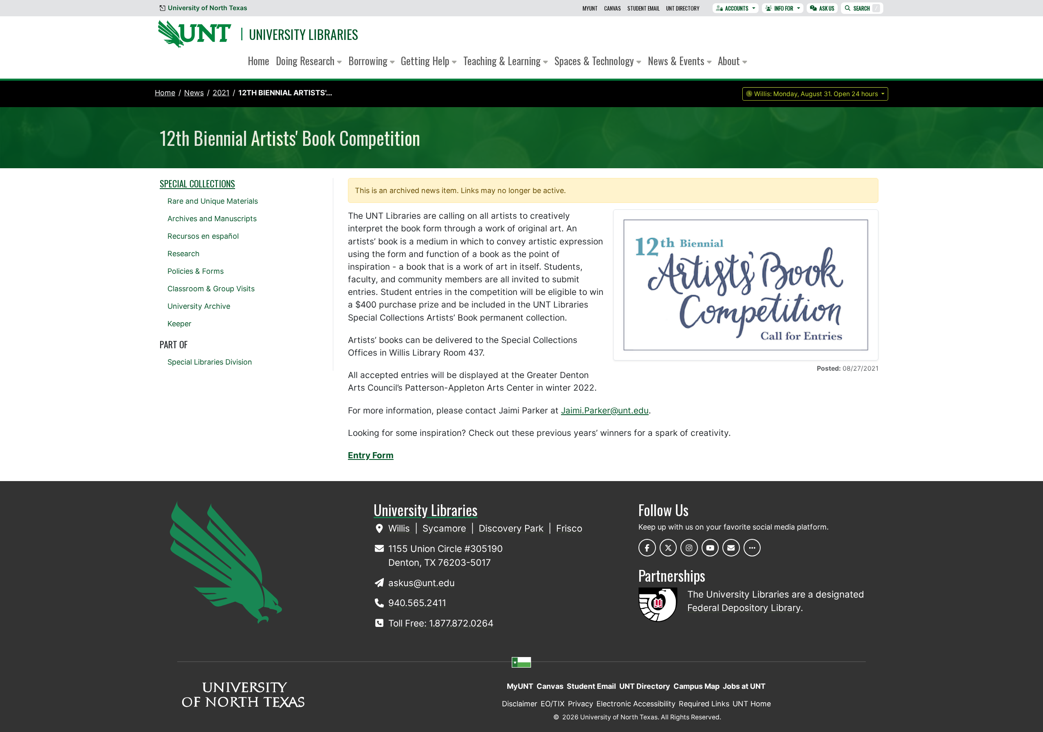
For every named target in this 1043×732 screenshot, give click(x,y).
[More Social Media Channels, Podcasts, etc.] (752, 547)
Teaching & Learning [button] (503, 60)
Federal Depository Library (744, 607)
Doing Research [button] (306, 60)
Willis (400, 528)
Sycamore (445, 528)
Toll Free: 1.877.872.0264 (440, 623)
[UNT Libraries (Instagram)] (689, 547)
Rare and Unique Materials (212, 201)
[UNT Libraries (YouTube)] (710, 547)
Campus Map (696, 686)
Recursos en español (203, 236)
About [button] (730, 60)
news (194, 92)
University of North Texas (207, 8)
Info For (784, 8)
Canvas (612, 8)
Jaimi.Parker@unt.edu (605, 410)
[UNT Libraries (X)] (668, 547)
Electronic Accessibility (636, 703)
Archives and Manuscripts (212, 218)
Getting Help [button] (426, 60)
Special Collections (197, 183)
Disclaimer (519, 703)
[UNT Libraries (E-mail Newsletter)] (731, 547)
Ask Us (826, 8)
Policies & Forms (195, 271)
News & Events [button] (677, 60)
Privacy (580, 703)
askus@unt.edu (421, 582)
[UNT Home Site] (226, 561)
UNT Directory (683, 8)
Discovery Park (512, 528)
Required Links (704, 703)
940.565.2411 (417, 602)
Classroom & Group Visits (211, 288)
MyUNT (590, 8)
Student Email (643, 8)
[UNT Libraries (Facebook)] (647, 547)
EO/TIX (553, 703)
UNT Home (752, 703)
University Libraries (303, 34)
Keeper (179, 323)
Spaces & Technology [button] (595, 60)
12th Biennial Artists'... (285, 92)
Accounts (736, 8)
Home (258, 60)
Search (866, 8)
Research (183, 253)
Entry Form (371, 455)
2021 (221, 92)
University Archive (198, 306)
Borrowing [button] (369, 60)
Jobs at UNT (744, 686)
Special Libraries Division (209, 362)
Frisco (569, 528)
